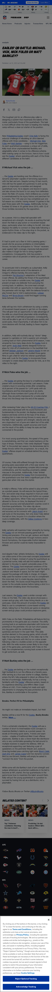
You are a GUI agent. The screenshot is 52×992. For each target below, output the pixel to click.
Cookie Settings (28, 973)
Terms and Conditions (21, 929)
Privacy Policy (23, 935)
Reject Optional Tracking (26, 979)
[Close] (49, 920)
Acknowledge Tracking (26, 987)
